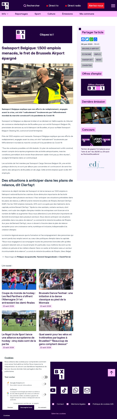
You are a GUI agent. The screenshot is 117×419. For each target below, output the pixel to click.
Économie (86, 54)
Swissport (87, 59)
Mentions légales (78, 404)
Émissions (67, 14)
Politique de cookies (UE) (103, 404)
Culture (51, 14)
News (98, 59)
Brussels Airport (90, 48)
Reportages (21, 14)
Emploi (97, 54)
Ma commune (87, 14)
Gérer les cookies (58, 413)
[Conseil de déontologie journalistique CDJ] (96, 164)
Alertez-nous (96, 5)
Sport (38, 14)
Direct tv (53, 5)
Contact (60, 404)
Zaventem (87, 65)
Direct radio (74, 5)
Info (4, 14)
